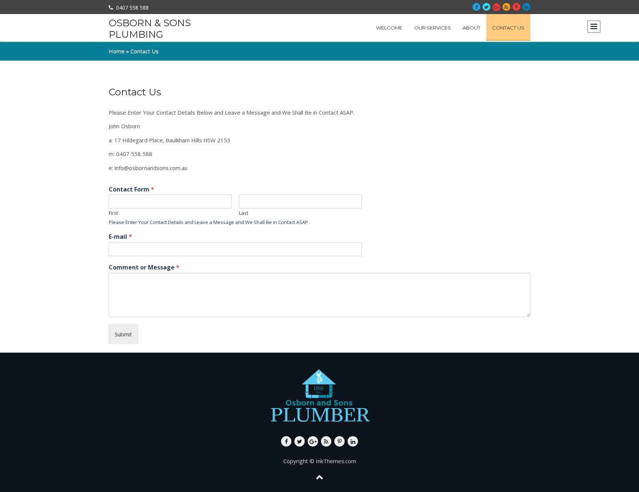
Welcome (389, 28)
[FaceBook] (476, 7)
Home (117, 51)
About (471, 28)
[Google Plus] (496, 7)
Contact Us (508, 28)
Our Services (432, 28)
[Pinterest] (516, 7)
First (113, 213)
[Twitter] (486, 7)
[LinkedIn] (526, 7)
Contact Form (131, 189)
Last (243, 213)
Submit (123, 334)
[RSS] (506, 7)
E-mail (120, 237)
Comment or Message (144, 267)
